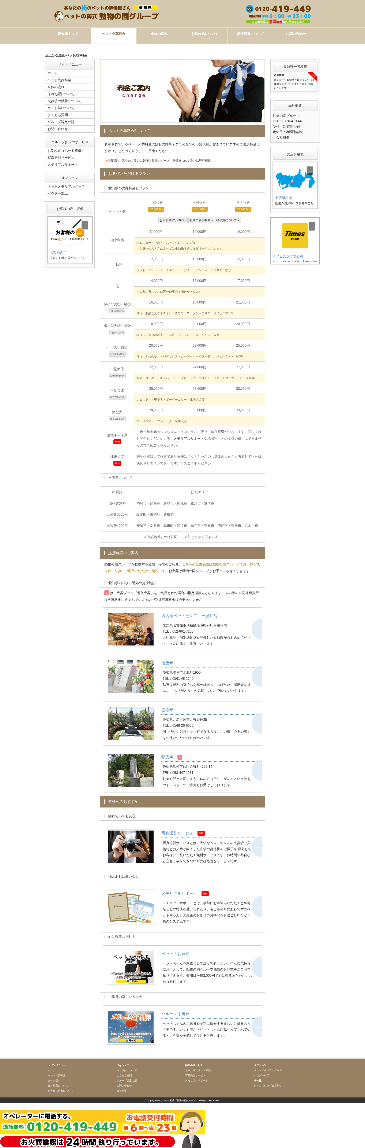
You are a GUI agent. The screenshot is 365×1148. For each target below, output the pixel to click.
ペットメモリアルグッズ (66, 186)
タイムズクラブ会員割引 (268, 1085)
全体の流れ (159, 36)
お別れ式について (204, 36)
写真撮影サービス (61, 157)
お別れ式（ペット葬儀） (66, 150)
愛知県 (60, 55)
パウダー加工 (58, 193)
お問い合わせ (296, 36)
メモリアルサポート (189, 438)
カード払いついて (61, 108)
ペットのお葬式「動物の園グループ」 (178, 1100)
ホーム (49, 55)
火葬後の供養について (64, 101)
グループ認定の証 (61, 122)
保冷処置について (250, 36)
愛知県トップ (68, 36)
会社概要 (283, 137)
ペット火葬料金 (113, 36)
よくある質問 (58, 115)
